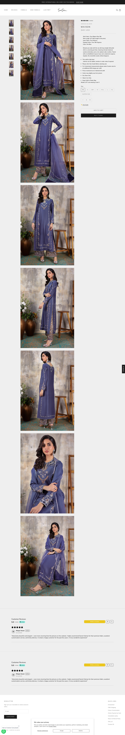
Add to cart (98, 110)
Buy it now (98, 115)
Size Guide (85, 105)
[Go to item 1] (11, 23)
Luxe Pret (47, 10)
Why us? (110, 721)
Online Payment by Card (114, 713)
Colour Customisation (114, 710)
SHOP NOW (79, 2)
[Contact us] (3, 731)
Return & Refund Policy (114, 719)
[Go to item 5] (11, 56)
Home (6, 10)
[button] (85, 20)
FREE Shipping (112, 707)
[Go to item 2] (11, 31)
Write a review (94, 622)
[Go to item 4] (11, 48)
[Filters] (107, 621)
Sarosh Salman (86, 23)
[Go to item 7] (11, 73)
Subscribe (10, 716)
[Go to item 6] (11, 64)
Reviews (14, 10)
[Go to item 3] (11, 39)
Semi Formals (35, 10)
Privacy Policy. (52, 726)
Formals (24, 10)
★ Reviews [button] (123, 369)
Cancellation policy (113, 716)
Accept (61, 731)
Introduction (111, 705)
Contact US (111, 724)
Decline (81, 731)
